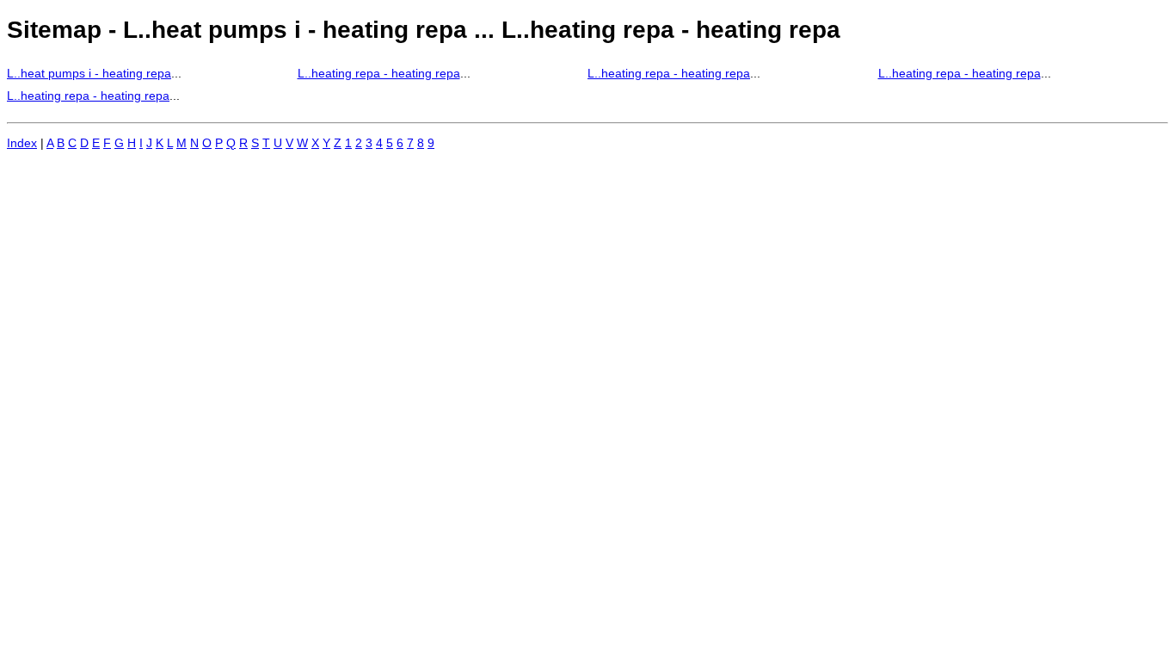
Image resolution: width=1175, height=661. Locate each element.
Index (22, 143)
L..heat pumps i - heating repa (89, 73)
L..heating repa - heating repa (379, 73)
